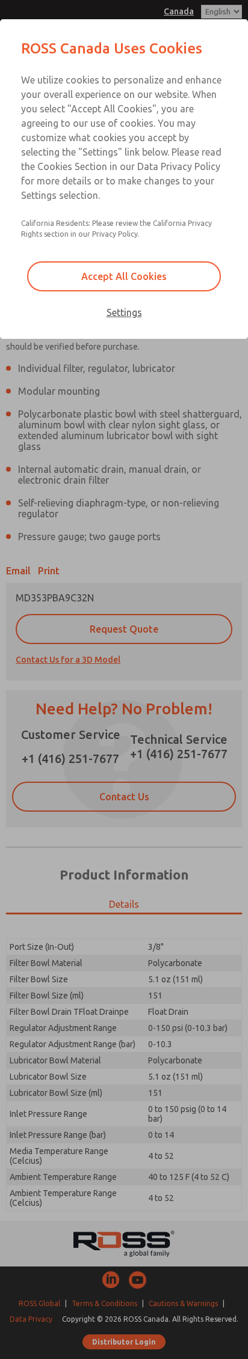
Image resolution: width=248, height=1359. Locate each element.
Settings (124, 312)
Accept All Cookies (124, 276)
